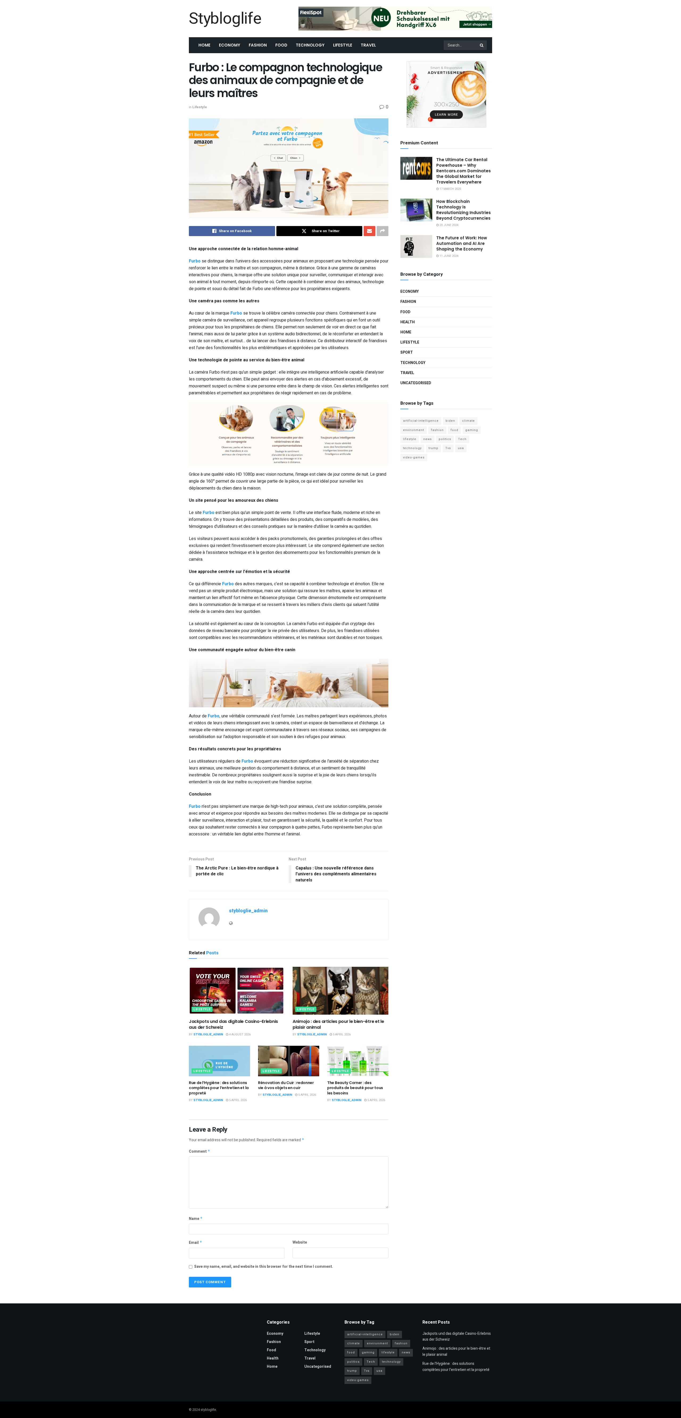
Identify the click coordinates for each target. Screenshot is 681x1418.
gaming (471, 430)
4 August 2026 (239, 1034)
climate (468, 421)
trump (433, 448)
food (454, 430)
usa (461, 448)
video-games (414, 457)
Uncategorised (415, 383)
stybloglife (208, 1409)
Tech (462, 439)
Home (204, 45)
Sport (406, 352)
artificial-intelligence (421, 421)
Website (300, 1242)
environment (413, 430)
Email (195, 1242)
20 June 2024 (448, 225)
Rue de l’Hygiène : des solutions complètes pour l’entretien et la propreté (219, 1088)
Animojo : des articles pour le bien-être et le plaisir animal (338, 1024)
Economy (229, 45)
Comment (199, 1151)
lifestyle (409, 439)
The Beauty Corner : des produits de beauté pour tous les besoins (355, 1088)
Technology (310, 45)
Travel (368, 45)
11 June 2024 (448, 256)
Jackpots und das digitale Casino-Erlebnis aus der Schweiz (233, 1024)
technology (412, 448)
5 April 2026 (341, 1034)
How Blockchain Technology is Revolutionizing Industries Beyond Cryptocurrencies (463, 210)
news (427, 439)
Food (281, 45)
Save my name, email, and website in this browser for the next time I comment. (263, 1266)
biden (450, 421)
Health (407, 322)
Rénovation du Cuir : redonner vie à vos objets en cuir (286, 1085)
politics (445, 439)
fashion (437, 430)
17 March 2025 (450, 189)
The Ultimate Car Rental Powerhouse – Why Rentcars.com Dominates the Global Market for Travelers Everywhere (463, 171)
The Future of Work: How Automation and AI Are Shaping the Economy (461, 243)
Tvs (448, 448)
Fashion (258, 45)
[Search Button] (482, 45)
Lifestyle (342, 45)
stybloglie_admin (248, 910)
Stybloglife (225, 19)
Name (196, 1219)
